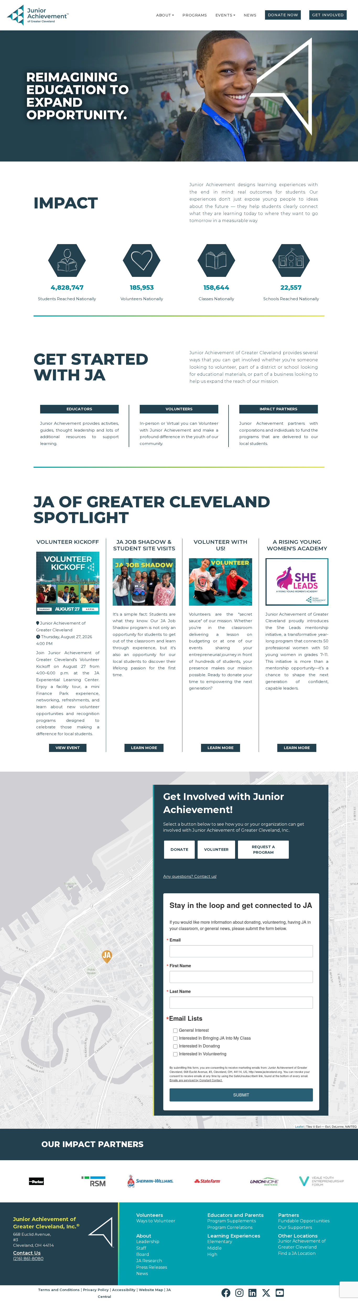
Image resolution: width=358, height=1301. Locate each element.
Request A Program (263, 850)
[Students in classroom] (220, 583)
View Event (68, 747)
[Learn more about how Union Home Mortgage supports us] (264, 1181)
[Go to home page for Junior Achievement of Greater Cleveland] (38, 15)
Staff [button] (141, 1248)
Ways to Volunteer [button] (155, 1220)
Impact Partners (278, 409)
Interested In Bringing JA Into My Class (215, 1038)
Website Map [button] (151, 1290)
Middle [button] (214, 1248)
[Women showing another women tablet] (297, 583)
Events (223, 15)
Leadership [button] (147, 1241)
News (250, 15)
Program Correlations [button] (229, 1227)
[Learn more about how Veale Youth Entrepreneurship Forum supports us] (321, 1181)
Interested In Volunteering (202, 1054)
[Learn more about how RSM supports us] (93, 1181)
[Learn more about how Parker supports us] (36, 1181)
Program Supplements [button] (231, 1220)
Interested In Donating (199, 1046)
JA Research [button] (149, 1260)
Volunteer (216, 849)
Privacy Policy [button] (96, 1290)
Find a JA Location (297, 1253)
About (163, 15)
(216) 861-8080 (28, 1258)
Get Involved (328, 15)
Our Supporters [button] (295, 1227)
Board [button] (142, 1254)
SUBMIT (241, 1095)
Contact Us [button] (27, 1253)
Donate (179, 849)
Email (175, 940)
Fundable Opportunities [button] (303, 1220)
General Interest (194, 1030)
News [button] (142, 1273)
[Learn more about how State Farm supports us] (207, 1181)
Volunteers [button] (149, 1215)
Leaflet (299, 1126)
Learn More (144, 747)
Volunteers (179, 409)
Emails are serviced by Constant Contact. (196, 1080)
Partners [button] (288, 1215)
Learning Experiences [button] (233, 1236)
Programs (194, 15)
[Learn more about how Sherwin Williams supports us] (150, 1181)
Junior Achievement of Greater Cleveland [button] (302, 1244)
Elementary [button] (219, 1241)
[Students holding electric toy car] (144, 583)
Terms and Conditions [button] (59, 1290)
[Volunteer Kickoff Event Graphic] (67, 584)
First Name (180, 966)
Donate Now (283, 15)
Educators (79, 409)
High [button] (212, 1254)
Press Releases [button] (151, 1267)
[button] (173, 15)
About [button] (143, 1236)
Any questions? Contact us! (189, 876)
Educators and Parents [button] (235, 1215)
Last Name (180, 991)
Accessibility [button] (123, 1290)
